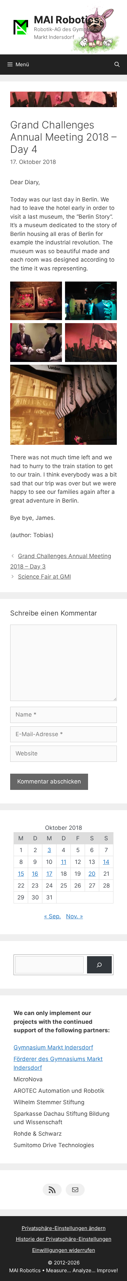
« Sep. (52, 916)
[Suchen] (99, 964)
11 (63, 862)
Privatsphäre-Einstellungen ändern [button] (64, 1228)
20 (92, 873)
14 (106, 862)
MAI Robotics (67, 20)
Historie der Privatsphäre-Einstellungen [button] (63, 1239)
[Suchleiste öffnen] (117, 64)
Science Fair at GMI (44, 576)
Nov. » (74, 916)
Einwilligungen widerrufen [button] (63, 1250)
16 (35, 873)
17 (49, 873)
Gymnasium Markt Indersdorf (53, 1047)
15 (21, 873)
